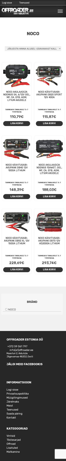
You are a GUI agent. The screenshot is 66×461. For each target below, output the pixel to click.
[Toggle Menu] (60, 11)
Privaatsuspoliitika (18, 393)
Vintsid (11, 435)
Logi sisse (7, 2)
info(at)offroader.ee (21, 350)
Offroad (11, 443)
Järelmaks (13, 401)
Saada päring (14, 413)
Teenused (24, 2)
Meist (10, 405)
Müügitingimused (17, 397)
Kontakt (11, 417)
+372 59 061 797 (17, 346)
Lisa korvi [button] (16, 123)
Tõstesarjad (14, 439)
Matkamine (13, 451)
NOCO (12, 309)
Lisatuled (12, 447)
